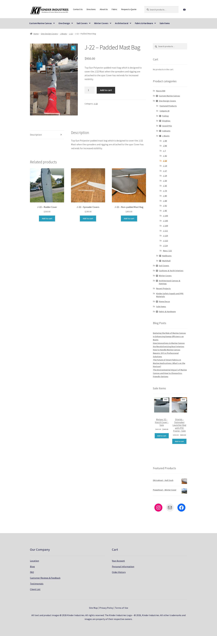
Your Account (118, 560)
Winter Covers (101, 23)
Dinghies (166, 120)
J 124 (165, 245)
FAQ (32, 572)
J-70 (165, 190)
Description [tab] (36, 134)
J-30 (165, 180)
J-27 (165, 170)
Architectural (121, 23)
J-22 (71, 33)
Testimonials (36, 583)
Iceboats (166, 130)
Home (36, 33)
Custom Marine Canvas (40, 23)
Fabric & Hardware (144, 23)
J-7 (164, 150)
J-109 (165, 225)
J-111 (165, 230)
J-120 (165, 235)
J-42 (165, 155)
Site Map (93, 607)
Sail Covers (82, 23)
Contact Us (78, 9)
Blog (32, 566)
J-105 (165, 220)
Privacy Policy (106, 607)
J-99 (165, 141)
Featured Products (168, 106)
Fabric (114, 9)
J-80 (165, 195)
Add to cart (106, 90)
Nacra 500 (160, 90)
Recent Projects (163, 288)
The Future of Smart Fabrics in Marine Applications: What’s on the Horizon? (169, 363)
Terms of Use (121, 607)
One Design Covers (49, 33)
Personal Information (123, 566)
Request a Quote (128, 9)
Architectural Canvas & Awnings (169, 282)
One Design (64, 23)
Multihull (166, 260)
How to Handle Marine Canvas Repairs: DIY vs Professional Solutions (166, 353)
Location (34, 560)
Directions (91, 9)
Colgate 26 (164, 111)
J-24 (165, 165)
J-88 (165, 200)
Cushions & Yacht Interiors (171, 270)
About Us (104, 9)
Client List (35, 589)
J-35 (165, 185)
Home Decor (164, 301)
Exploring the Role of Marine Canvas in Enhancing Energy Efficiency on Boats (169, 336)
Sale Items (165, 23)
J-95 (165, 210)
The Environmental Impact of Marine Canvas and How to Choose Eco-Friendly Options (170, 373)
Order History (119, 572)
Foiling (165, 116)
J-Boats (63, 33)
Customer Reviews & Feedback (45, 577)
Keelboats (167, 255)
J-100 (165, 215)
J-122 (165, 240)
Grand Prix (167, 125)
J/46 (165, 145)
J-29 (165, 175)
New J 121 (167, 250)
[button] (73, 48)
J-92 (165, 205)
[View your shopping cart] (184, 9)
